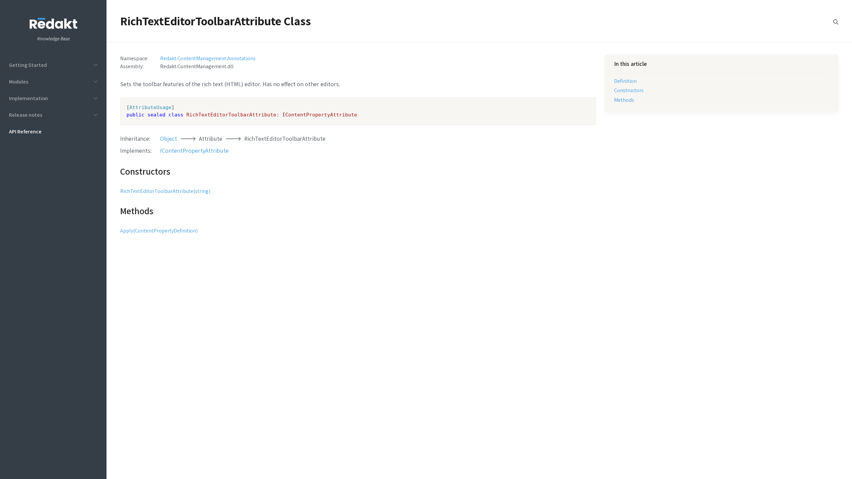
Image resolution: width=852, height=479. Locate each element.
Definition (625, 80)
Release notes (25, 114)
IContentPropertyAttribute (194, 150)
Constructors (629, 90)
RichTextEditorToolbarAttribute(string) (165, 191)
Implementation (28, 98)
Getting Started (28, 65)
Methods (624, 99)
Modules (18, 81)
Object (168, 138)
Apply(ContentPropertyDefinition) (159, 230)
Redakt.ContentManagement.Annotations (208, 58)
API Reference (25, 131)
